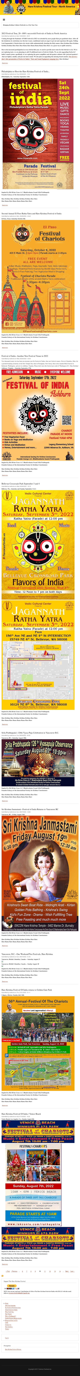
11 (45, 1271)
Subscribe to (2, 1276)
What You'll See (9, 1312)
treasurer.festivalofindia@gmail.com (19, 1293)
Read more (5, 63)
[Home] (14, 7)
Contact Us (8, 1325)
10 (40, 1271)
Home (6, 1303)
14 (60, 1271)
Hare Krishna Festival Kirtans (13, 1349)
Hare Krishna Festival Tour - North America (51, 6)
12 (50, 1271)
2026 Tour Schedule (10, 1305)
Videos (7, 1329)
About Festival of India (11, 1310)
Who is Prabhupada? (10, 1316)
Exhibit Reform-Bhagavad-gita (13, 1318)
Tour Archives (9, 1327)
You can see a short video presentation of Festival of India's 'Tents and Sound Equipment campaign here (39, 57)
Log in (7, 1338)
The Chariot (8, 1314)
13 (55, 1271)
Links (6, 1322)
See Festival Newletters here (13, 1308)
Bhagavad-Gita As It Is (11, 1320)
